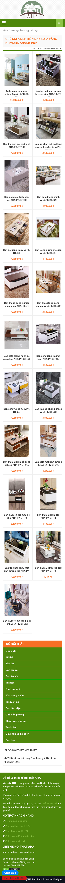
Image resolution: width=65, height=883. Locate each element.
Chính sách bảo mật (15, 841)
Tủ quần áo (12, 701)
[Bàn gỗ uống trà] (17, 228)
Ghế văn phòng (15, 714)
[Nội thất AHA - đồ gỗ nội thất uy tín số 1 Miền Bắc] (32, 9)
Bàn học (10, 740)
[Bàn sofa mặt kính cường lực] (48, 440)
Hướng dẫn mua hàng (16, 821)
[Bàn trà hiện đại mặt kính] (17, 122)
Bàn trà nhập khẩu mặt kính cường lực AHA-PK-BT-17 (16, 571)
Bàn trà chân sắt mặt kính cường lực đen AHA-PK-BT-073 (48, 147)
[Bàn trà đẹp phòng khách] (48, 387)
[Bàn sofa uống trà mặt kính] (48, 334)
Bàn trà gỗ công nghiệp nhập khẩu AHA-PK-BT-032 (16, 306)
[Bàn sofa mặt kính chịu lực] (17, 175)
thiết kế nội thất (50, 803)
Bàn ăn (10, 663)
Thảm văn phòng (16, 721)
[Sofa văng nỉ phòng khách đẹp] (17, 70)
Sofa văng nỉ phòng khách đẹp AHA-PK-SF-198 (17, 94)
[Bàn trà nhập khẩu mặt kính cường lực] (17, 546)
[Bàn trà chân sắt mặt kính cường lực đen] (48, 122)
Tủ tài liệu (11, 727)
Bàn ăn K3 (12, 676)
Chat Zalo (10, 872)
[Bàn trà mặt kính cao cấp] (48, 546)
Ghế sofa (11, 651)
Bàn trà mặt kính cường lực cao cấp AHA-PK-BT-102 (48, 94)
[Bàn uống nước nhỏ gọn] (48, 228)
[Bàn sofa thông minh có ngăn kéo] (17, 334)
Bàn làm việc (13, 708)
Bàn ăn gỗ (12, 670)
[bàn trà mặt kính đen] (48, 493)
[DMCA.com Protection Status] (11, 869)
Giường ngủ (13, 689)
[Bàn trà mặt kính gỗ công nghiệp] (17, 440)
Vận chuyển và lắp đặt (16, 831)
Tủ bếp (10, 682)
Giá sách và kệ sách (17, 733)
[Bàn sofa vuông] (17, 387)
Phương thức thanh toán (17, 826)
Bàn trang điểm (15, 695)
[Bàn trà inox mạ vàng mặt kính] (17, 599)
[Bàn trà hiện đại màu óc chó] (17, 493)
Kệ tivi (9, 657)
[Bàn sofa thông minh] (48, 175)
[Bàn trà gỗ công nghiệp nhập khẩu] (17, 281)
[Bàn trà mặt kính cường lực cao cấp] (48, 70)
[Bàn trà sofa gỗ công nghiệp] (48, 281)
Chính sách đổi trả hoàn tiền (19, 836)
